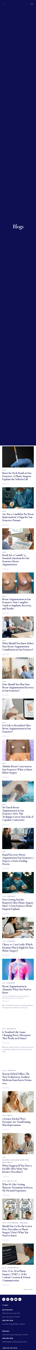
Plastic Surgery (11, 896)
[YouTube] (15, 1299)
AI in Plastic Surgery (12, 1267)
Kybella (17, 1160)
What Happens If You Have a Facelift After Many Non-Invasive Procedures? (17, 1168)
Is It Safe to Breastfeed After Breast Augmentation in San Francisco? (16, 728)
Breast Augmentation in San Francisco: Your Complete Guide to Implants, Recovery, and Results (16, 603)
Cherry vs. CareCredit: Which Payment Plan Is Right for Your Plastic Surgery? (17, 947)
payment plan (11, 941)
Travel (15, 1181)
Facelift (13, 1160)
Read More (5, 483)
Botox (8, 1028)
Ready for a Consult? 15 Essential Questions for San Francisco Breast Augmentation (15, 559)
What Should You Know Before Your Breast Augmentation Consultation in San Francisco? (18, 646)
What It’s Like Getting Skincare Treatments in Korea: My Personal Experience (17, 1187)
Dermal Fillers (6, 1160)
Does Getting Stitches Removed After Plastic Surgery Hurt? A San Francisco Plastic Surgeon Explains (17, 904)
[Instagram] (7, 1299)
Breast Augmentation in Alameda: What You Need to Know (16, 989)
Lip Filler (22, 1160)
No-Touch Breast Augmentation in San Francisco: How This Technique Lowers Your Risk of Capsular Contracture (17, 813)
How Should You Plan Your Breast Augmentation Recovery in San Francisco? (18, 687)
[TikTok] (11, 1299)
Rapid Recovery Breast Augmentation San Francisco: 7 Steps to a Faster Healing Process (18, 859)
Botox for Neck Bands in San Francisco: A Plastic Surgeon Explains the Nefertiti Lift (16, 476)
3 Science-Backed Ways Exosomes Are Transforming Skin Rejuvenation (16, 1122)
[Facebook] (3, 1299)
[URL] (19, 1299)
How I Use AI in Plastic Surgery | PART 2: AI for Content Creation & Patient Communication (16, 1275)
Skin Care (13, 1028)
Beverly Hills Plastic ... (13, 1222)
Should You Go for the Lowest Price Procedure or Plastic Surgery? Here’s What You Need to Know (17, 1230)
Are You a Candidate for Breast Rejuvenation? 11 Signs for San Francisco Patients (18, 517)
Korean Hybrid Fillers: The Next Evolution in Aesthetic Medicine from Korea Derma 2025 (16, 1078)
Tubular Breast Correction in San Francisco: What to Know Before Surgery (17, 769)
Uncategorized (11, 983)
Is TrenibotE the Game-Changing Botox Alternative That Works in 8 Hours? (16, 1035)
